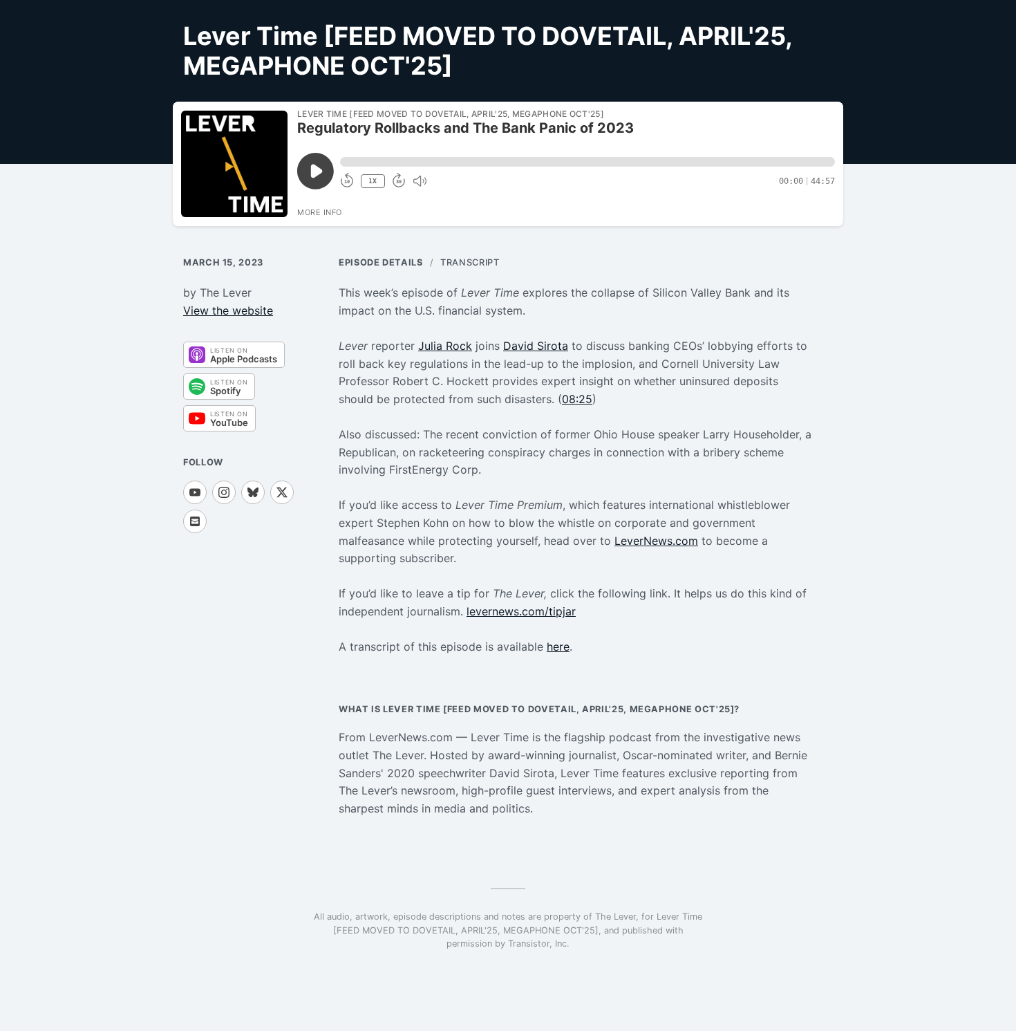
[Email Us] (195, 521)
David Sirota (535, 346)
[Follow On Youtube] (195, 492)
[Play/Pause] (234, 164)
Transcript (469, 262)
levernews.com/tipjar (521, 611)
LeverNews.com (656, 541)
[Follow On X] (282, 492)
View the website (228, 310)
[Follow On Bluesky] (253, 492)
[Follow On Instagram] (224, 492)
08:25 (577, 399)
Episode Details (381, 262)
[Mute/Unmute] (419, 181)
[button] (587, 162)
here (558, 646)
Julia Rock (445, 346)
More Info (319, 212)
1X (372, 181)
